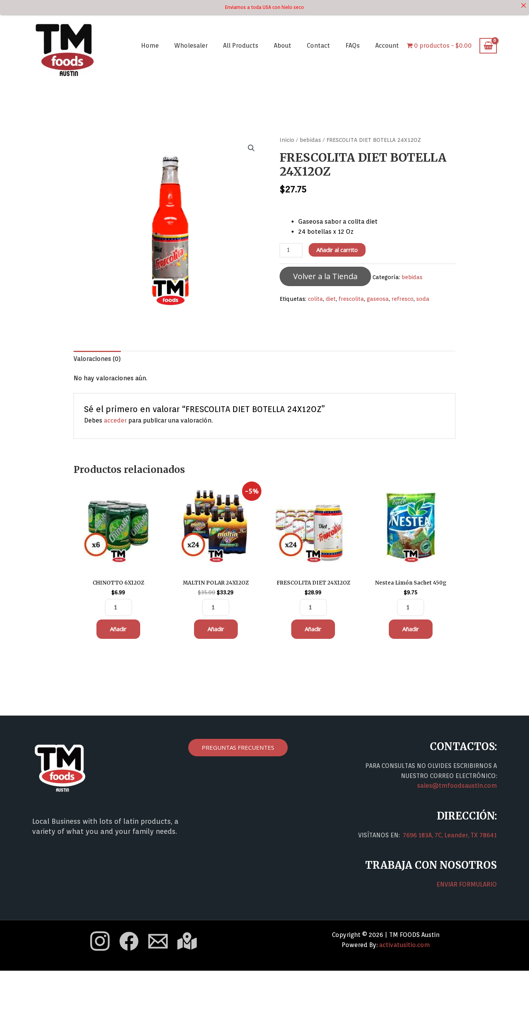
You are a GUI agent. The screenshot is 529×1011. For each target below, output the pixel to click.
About (282, 45)
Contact (318, 45)
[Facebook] (129, 941)
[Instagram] (100, 941)
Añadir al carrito (337, 250)
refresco (403, 298)
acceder (115, 420)
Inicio (287, 139)
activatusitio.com (404, 945)
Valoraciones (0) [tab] (97, 358)
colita (315, 298)
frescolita (351, 298)
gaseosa (378, 298)
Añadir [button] (118, 629)
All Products (240, 45)
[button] (251, 148)
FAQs (352, 45)
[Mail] (158, 941)
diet (331, 298)
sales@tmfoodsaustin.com (457, 785)
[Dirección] (187, 940)
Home (150, 45)
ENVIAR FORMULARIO (466, 884)
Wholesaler (191, 45)
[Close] (523, 5)
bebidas (310, 139)
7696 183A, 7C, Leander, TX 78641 (450, 835)
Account (387, 45)
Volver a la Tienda (325, 276)
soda (422, 298)
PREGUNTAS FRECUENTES (238, 747)
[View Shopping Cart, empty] (488, 45)
